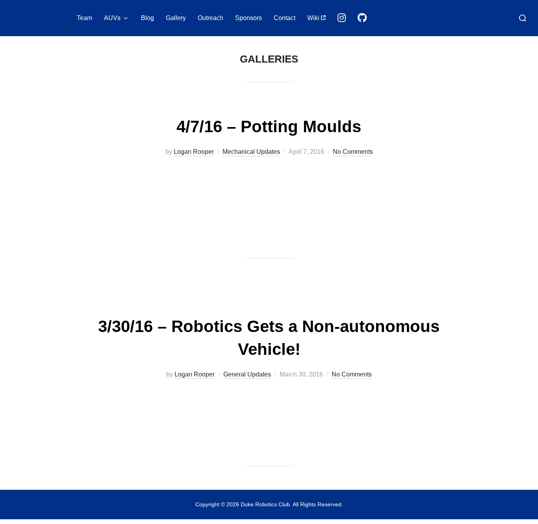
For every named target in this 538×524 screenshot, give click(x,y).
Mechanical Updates (251, 151)
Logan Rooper (194, 151)
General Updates (247, 374)
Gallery (176, 18)
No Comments (353, 151)
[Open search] (522, 18)
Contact (284, 18)
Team (84, 18)
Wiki (314, 18)
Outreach (210, 18)
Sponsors (248, 18)
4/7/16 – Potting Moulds (268, 126)
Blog (147, 18)
